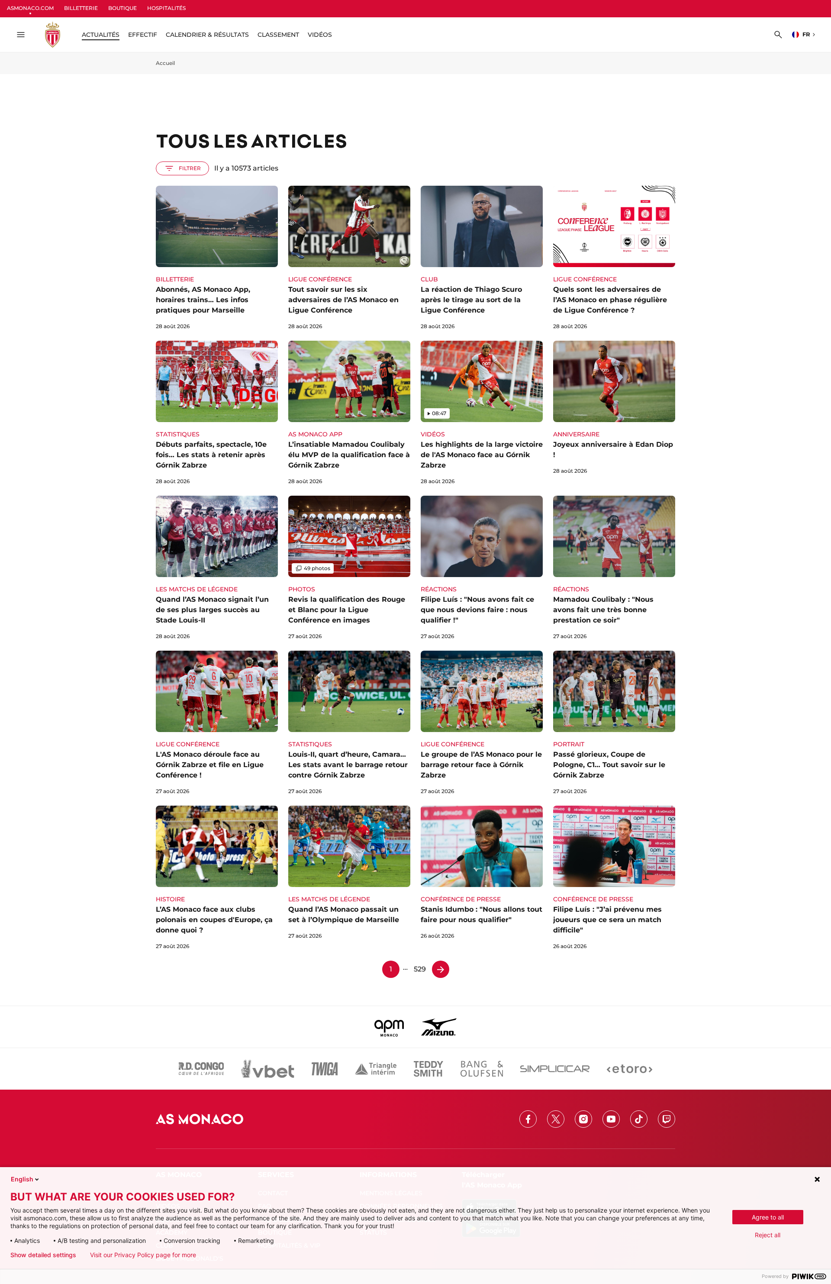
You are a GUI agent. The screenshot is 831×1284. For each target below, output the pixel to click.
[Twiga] (325, 1069)
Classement (278, 35)
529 (420, 969)
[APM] (389, 1027)
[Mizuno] (439, 1027)
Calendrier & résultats (207, 35)
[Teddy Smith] (428, 1069)
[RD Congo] (201, 1069)
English (22, 1179)
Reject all (767, 1235)
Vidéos (320, 35)
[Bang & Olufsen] (482, 1069)
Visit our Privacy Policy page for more (143, 1255)
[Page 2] (440, 969)
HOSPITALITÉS (166, 8)
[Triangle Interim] (375, 1069)
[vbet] (267, 1069)
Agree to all (768, 1217)
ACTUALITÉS (100, 35)
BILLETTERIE (81, 8)
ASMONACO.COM (30, 8)
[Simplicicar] (554, 1069)
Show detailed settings (43, 1255)
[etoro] (629, 1069)
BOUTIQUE (122, 8)
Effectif (142, 35)
